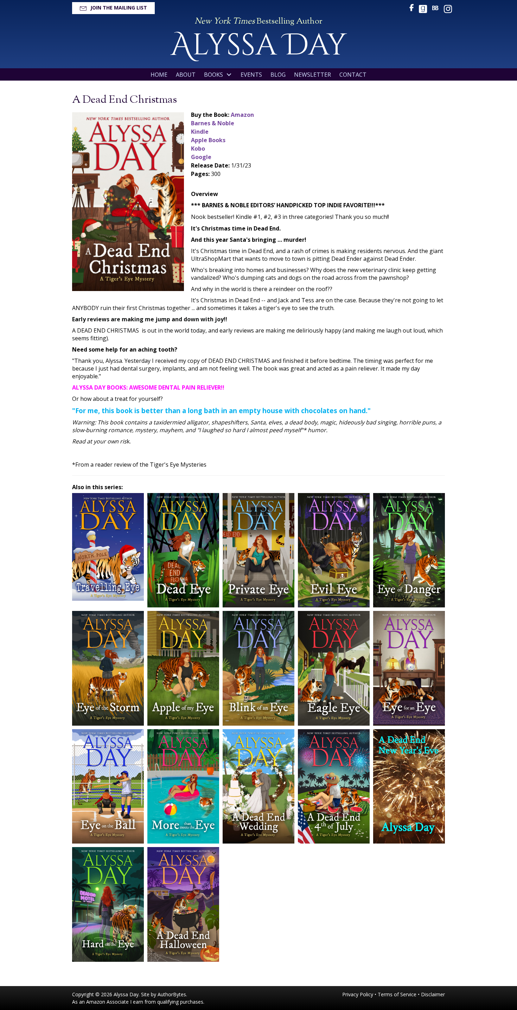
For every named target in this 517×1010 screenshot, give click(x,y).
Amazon (242, 115)
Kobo (198, 148)
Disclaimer (433, 994)
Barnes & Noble (212, 123)
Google (201, 157)
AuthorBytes (172, 994)
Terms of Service (397, 994)
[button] (113, 8)
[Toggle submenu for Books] (229, 74)
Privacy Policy (357, 994)
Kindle (200, 131)
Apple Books (208, 140)
